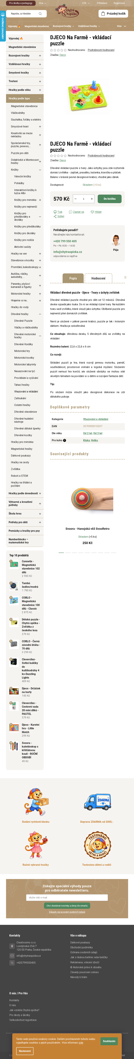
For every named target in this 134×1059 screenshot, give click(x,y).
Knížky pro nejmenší (25, 206)
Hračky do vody (20, 307)
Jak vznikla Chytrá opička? (24, 1010)
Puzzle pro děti (19, 153)
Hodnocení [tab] (98, 278)
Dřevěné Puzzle (23, 320)
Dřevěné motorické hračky (25, 336)
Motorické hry (22, 351)
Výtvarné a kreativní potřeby (20, 503)
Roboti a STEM (19, 475)
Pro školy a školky (19, 1015)
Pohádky (19, 183)
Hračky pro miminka (22, 442)
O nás (12, 1005)
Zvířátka (15, 469)
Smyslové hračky (19, 72)
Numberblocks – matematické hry (19, 541)
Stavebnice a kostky (22, 260)
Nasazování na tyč (24, 371)
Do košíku (110, 198)
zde (81, 1042)
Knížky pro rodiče (24, 240)
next (122, 511)
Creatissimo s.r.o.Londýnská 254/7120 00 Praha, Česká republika (34, 946)
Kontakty (14, 1000)
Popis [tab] (73, 278)
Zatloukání (20, 398)
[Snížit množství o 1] (75, 199)
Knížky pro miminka (25, 199)
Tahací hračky (21, 384)
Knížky (14, 169)
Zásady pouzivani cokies (84, 972)
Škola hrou (15, 513)
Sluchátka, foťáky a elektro (26, 119)
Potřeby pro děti (18, 522)
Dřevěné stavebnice (25, 411)
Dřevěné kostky (23, 435)
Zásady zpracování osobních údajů (67, 911)
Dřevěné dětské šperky (27, 428)
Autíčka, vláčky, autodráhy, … (19, 275)
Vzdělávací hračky (19, 64)
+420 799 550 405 (65, 241)
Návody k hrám (78, 977)
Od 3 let (97, 433)
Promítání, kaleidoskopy (24, 267)
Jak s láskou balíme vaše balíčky (89, 957)
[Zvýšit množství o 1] (91, 199)
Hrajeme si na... (19, 300)
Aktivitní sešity (22, 246)
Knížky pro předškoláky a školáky (22, 216)
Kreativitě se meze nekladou (22, 135)
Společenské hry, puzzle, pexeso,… (21, 145)
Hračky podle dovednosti (23, 493)
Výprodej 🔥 (16, 38)
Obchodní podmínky (81, 947)
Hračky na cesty (20, 462)
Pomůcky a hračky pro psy (24, 530)
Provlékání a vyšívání (26, 377)
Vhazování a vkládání (26, 391)
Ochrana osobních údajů (83, 952)
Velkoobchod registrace (23, 1020)
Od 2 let (87, 433)
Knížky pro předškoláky (27, 226)
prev (52, 511)
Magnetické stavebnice (22, 47)
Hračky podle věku (20, 89)
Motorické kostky (24, 357)
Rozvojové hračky (19, 55)
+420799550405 (26, 962)
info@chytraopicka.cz (67, 252)
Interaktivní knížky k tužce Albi (25, 192)
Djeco (62, 160)
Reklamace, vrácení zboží (84, 962)
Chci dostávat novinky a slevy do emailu (67, 905)
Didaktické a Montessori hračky (25, 161)
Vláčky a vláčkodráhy (26, 327)
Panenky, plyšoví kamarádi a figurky (21, 285)
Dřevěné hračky (19, 314)
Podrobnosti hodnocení (101, 155)
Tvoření (13, 81)
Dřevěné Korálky (23, 344)
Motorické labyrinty (25, 364)
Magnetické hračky (21, 448)
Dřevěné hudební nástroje (23, 420)
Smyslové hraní (19, 126)
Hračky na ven (19, 253)
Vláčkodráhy (18, 112)
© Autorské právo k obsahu (85, 967)
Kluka (86, 440)
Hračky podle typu (19, 98)
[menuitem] (14, 26)
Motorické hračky (21, 293)
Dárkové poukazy (21, 455)
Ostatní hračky (22, 405)
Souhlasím (109, 1041)
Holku (94, 440)
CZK (84, 3)
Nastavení (25, 1051)
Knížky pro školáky (24, 233)
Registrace (119, 3)
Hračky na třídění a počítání (21, 484)
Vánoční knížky (22, 176)
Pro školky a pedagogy (20, 3)
